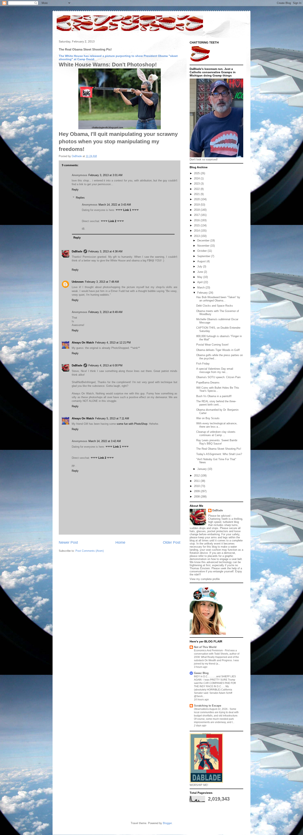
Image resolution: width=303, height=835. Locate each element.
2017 (197, 214)
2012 (197, 475)
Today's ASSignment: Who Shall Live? (219, 454)
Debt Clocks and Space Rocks (214, 305)
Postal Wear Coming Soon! (212, 344)
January (202, 468)
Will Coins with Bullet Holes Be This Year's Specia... (217, 389)
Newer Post (68, 542)
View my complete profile (205, 579)
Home (120, 542)
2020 (197, 199)
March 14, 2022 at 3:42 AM (104, 441)
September (204, 256)
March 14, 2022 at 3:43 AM (115, 204)
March (201, 287)
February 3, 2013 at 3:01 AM (105, 175)
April (200, 282)
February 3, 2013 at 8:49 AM (105, 312)
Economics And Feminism (208, 650)
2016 (197, 220)
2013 (197, 236)
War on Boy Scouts (208, 418)
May (200, 277)
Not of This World (205, 647)
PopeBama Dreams (208, 382)
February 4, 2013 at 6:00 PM (105, 365)
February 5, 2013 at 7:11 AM (112, 418)
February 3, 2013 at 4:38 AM (105, 251)
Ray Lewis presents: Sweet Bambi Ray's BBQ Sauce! (216, 442)
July (200, 266)
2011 (197, 480)
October (202, 250)
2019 (197, 204)
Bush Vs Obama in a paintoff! (214, 396)
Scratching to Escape (207, 705)
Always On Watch (83, 342)
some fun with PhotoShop (132, 423)
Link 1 (127, 210)
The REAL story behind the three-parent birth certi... (216, 403)
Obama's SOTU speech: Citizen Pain (218, 377)
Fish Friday (203, 363)
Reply (75, 189)
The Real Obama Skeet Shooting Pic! (218, 448)
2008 (197, 496)
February (203, 292)
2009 (197, 491)
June (200, 271)
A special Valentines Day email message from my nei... (214, 370)
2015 (197, 225)
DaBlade (77, 251)
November (203, 245)
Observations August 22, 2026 (211, 709)
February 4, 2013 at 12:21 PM (113, 342)
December (203, 240)
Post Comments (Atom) (89, 550)
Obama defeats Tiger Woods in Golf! (218, 350)
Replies (80, 197)
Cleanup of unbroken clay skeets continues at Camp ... (215, 433)
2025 (197, 173)
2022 (197, 189)
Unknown (78, 281)
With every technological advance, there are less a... (216, 425)
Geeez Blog (201, 673)
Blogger (167, 823)
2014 (197, 230)
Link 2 (112, 221)
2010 (197, 486)
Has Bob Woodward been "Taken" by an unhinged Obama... (218, 299)
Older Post (171, 542)
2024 (197, 178)
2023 (197, 183)
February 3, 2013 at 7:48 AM (102, 281)
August (202, 261)
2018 (197, 209)
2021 (197, 194)
